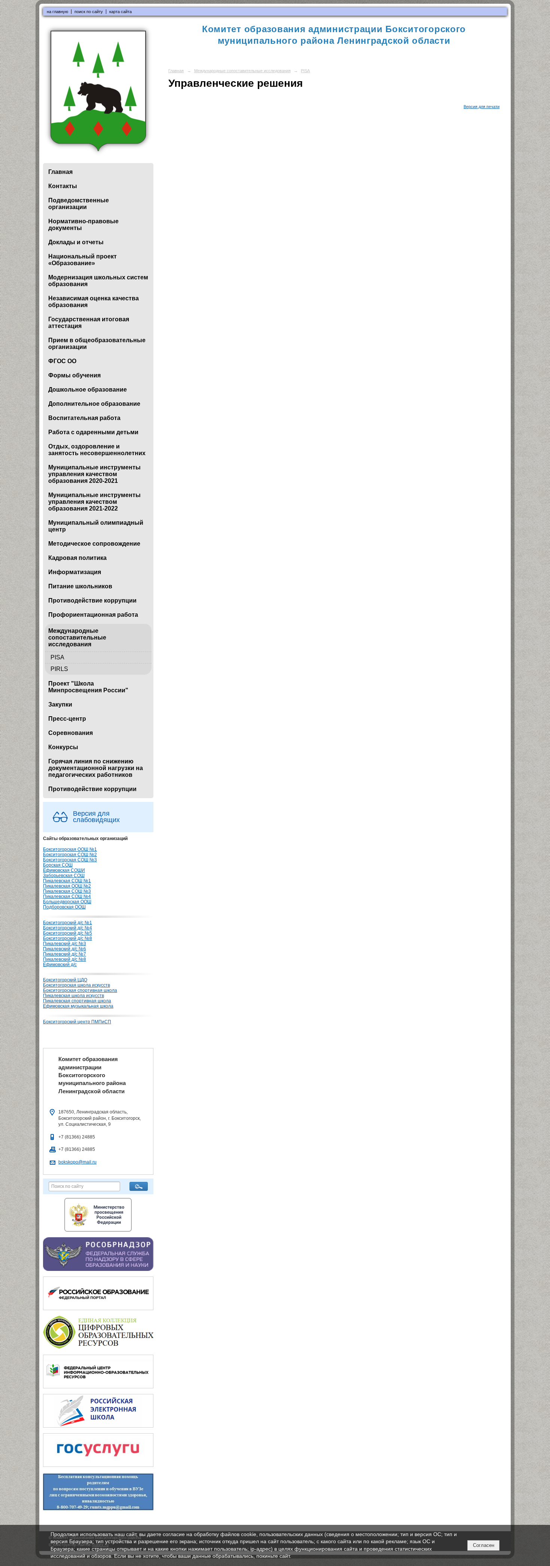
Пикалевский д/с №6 (64, 948)
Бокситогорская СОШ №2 (70, 854)
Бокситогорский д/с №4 (67, 928)
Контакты (62, 186)
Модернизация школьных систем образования (98, 280)
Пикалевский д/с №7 (64, 954)
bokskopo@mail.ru (77, 1162)
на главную (57, 11)
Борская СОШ (58, 865)
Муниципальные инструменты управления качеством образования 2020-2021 (94, 474)
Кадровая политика (77, 558)
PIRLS (59, 669)
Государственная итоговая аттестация (88, 322)
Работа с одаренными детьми (93, 432)
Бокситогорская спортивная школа (80, 990)
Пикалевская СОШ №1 (67, 880)
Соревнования (70, 733)
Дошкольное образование (87, 389)
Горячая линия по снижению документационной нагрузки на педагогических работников (95, 768)
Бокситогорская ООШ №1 (70, 849)
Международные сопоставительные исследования (77, 637)
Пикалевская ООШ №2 (67, 886)
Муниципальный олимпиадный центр (95, 526)
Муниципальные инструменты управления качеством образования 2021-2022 (94, 502)
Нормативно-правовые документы (83, 224)
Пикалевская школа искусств (73, 995)
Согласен (483, 1545)
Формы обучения (74, 375)
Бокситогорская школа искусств (76, 985)
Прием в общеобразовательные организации (97, 343)
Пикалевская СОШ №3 (67, 891)
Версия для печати (481, 106)
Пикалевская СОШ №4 (67, 896)
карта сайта (120, 11)
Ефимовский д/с (60, 964)
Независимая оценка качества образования (93, 301)
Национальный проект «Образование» (82, 259)
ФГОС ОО (62, 361)
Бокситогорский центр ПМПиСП (77, 1021)
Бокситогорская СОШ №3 (70, 859)
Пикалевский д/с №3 (64, 943)
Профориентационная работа (93, 615)
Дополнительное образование (94, 404)
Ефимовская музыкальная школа (78, 1006)
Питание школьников (80, 586)
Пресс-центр (67, 718)
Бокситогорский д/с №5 (67, 933)
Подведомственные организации (78, 203)
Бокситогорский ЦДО (65, 980)
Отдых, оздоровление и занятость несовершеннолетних (97, 449)
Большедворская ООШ (67, 901)
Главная (60, 172)
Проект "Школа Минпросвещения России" (88, 686)
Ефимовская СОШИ (64, 870)
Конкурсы (63, 747)
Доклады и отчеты (76, 242)
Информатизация (74, 572)
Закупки (60, 704)
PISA (57, 657)
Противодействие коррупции (92, 600)
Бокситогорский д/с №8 (67, 938)
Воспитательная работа (84, 418)
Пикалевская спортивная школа (77, 1000)
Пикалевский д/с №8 (64, 959)
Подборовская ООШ (64, 907)
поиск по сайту (88, 11)
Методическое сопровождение (94, 543)
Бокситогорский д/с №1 (67, 922)
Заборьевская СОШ (64, 875)
